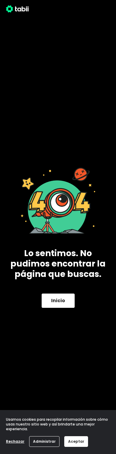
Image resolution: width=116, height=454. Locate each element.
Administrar (44, 441)
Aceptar (76, 441)
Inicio (58, 300)
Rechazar (15, 441)
